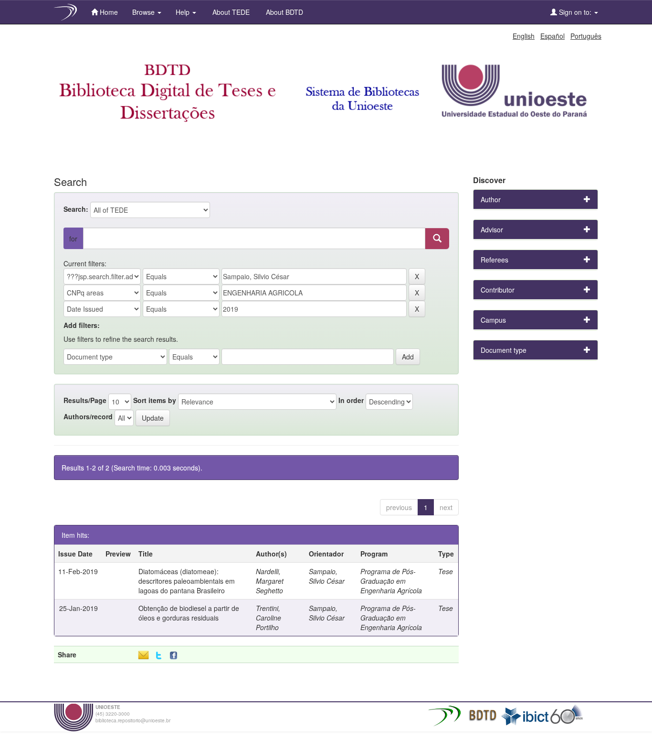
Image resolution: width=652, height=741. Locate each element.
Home (108, 12)
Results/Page (84, 400)
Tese (445, 571)
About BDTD (283, 12)
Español (552, 36)
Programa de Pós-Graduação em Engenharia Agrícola (391, 581)
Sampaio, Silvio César (327, 576)
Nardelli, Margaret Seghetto (270, 581)
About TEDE (230, 12)
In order (351, 400)
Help (183, 12)
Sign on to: (575, 12)
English (524, 36)
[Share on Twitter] (158, 656)
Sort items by (154, 400)
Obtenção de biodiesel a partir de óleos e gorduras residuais (188, 612)
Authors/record (88, 416)
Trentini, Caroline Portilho (268, 617)
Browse (144, 12)
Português (585, 36)
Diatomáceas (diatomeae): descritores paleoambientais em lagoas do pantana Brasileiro (186, 581)
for (73, 238)
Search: (75, 209)
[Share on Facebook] (175, 656)
